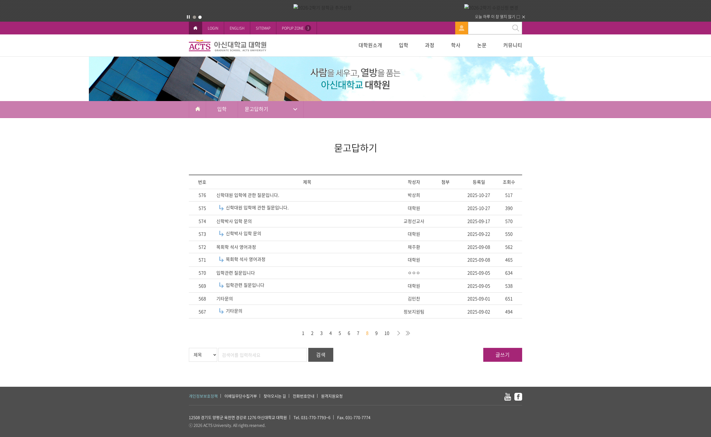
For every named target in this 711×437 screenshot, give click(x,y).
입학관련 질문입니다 (235, 272)
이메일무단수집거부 (240, 396)
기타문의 (224, 298)
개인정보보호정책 (203, 396)
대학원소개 (370, 45)
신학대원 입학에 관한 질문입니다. (247, 195)
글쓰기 (502, 354)
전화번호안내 (303, 396)
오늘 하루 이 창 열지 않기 (495, 16)
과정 (429, 45)
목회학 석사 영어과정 (236, 246)
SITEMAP (263, 28)
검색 (321, 354)
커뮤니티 (512, 45)
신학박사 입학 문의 (234, 221)
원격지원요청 (332, 396)
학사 (455, 45)
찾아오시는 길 (275, 396)
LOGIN (213, 28)
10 (386, 333)
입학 (403, 45)
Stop (188, 17)
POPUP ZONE (295, 28)
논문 (482, 45)
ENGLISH (237, 28)
